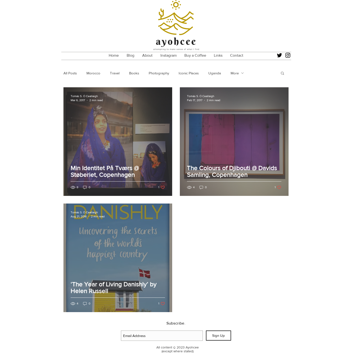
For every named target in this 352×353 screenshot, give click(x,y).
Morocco (93, 73)
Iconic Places (189, 73)
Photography (159, 73)
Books (134, 73)
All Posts (70, 73)
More (235, 73)
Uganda (214, 73)
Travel (114, 73)
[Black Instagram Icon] (287, 55)
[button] (282, 73)
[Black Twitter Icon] (279, 55)
